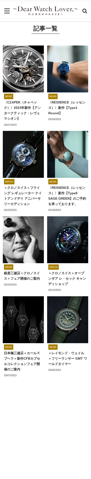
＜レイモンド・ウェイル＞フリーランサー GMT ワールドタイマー (67, 358)
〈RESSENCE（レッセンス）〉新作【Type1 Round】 (66, 108)
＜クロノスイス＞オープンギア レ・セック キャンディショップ (67, 278)
